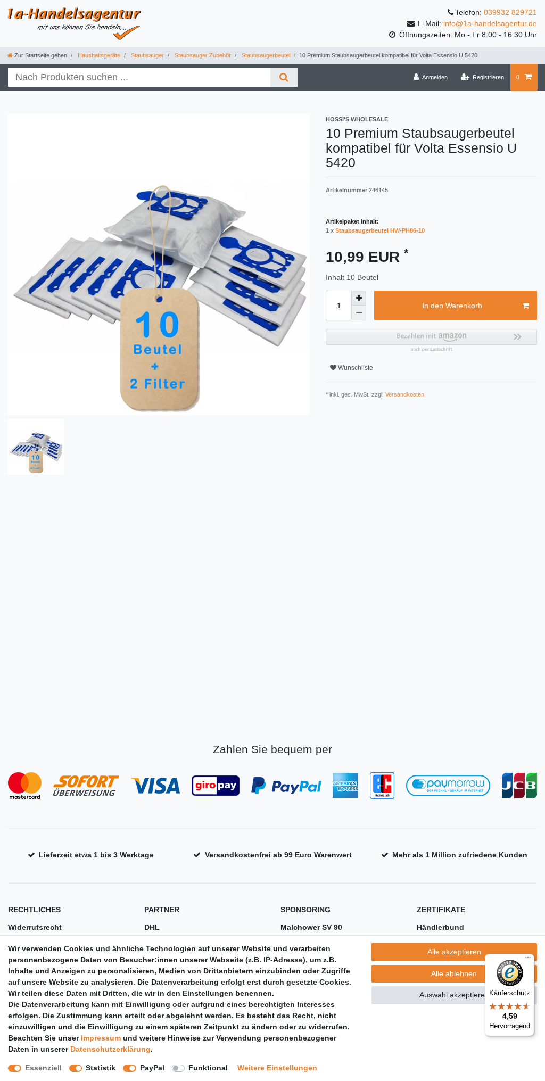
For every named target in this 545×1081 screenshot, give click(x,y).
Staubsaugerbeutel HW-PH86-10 (380, 230)
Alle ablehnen (454, 973)
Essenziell (43, 1067)
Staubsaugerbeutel (265, 55)
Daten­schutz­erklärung (110, 1049)
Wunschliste (354, 368)
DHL (152, 927)
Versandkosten (404, 394)
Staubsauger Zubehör (202, 55)
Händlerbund (440, 927)
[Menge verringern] (358, 313)
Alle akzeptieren (454, 951)
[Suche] (284, 77)
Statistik (100, 1067)
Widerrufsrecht (35, 927)
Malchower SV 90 (311, 927)
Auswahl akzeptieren (454, 995)
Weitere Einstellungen (277, 1067)
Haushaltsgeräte (98, 55)
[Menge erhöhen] (358, 298)
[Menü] (528, 960)
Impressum (101, 1038)
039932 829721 (510, 12)
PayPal (152, 1067)
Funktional (208, 1067)
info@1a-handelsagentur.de (490, 23)
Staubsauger (146, 55)
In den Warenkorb (452, 305)
